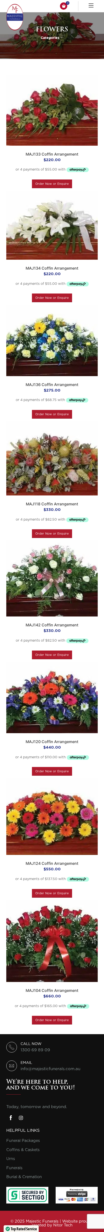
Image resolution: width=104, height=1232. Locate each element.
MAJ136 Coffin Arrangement (52, 384)
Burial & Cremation (24, 1177)
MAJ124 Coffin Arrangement (52, 863)
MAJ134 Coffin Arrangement (52, 268)
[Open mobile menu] (92, 6)
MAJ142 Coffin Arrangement (52, 625)
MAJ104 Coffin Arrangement (52, 990)
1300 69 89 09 (35, 1050)
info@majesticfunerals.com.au (50, 1069)
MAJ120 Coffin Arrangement (52, 741)
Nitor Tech (63, 1225)
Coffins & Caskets (23, 1150)
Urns (10, 1159)
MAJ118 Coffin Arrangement (52, 503)
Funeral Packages (23, 1141)
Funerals (14, 1168)
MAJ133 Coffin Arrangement (52, 154)
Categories (50, 37)
